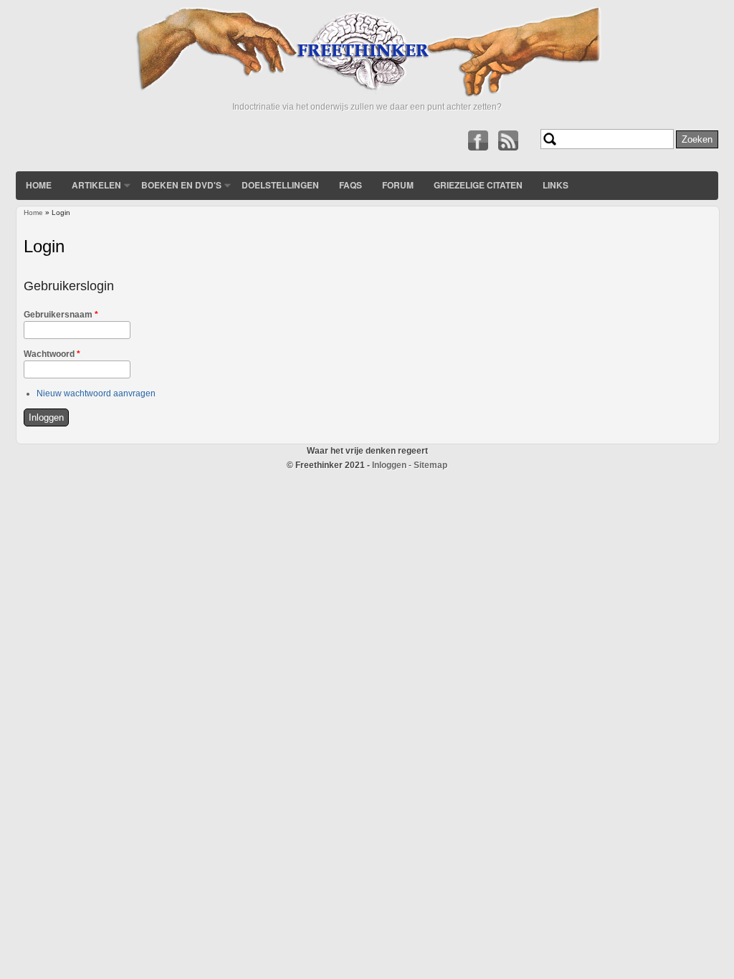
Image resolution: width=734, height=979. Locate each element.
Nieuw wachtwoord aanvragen (96, 393)
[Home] (367, 94)
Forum (398, 184)
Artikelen (96, 184)
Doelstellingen (280, 184)
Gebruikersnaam (61, 315)
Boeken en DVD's (181, 184)
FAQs (350, 184)
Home (39, 184)
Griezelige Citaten (478, 184)
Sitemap (430, 465)
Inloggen (389, 465)
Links (555, 184)
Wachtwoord (52, 354)
